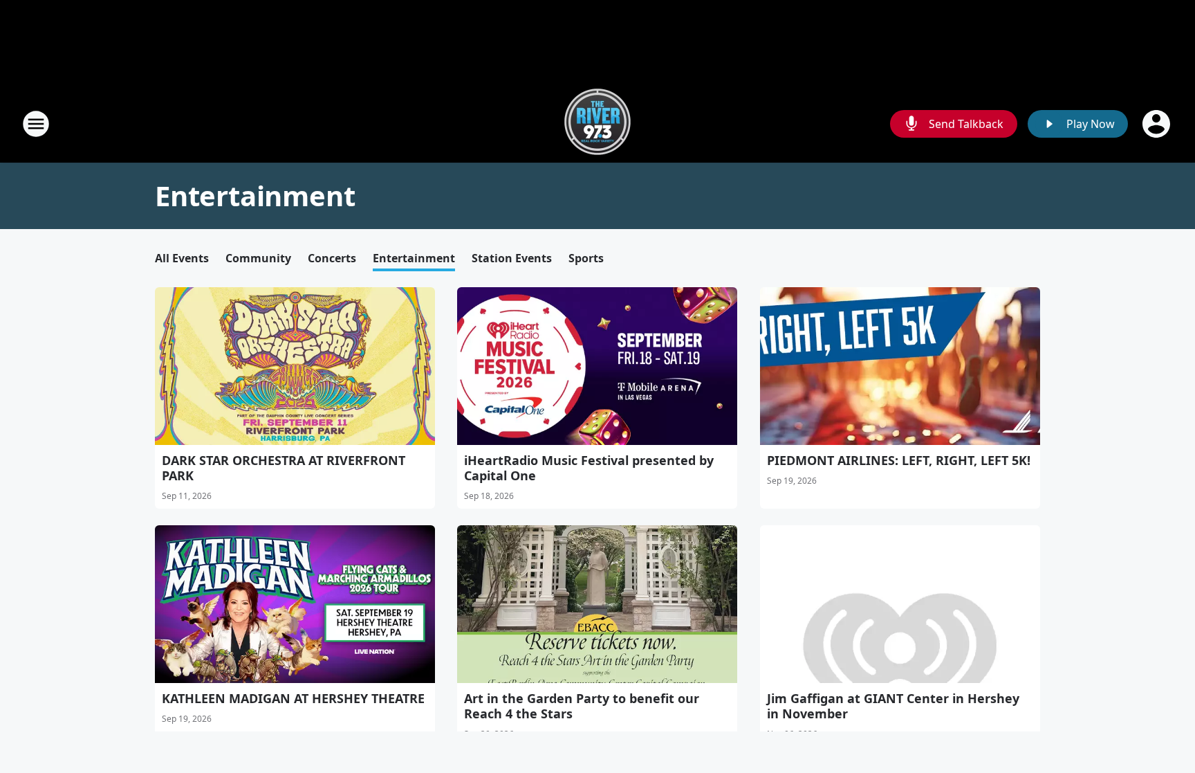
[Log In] (1157, 124)
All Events (182, 258)
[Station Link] (597, 123)
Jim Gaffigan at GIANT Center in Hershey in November (893, 706)
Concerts (332, 258)
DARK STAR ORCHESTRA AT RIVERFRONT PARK (283, 468)
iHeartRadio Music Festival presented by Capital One (589, 468)
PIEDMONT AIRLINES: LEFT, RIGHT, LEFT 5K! (898, 460)
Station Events (512, 258)
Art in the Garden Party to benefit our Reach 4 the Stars (581, 706)
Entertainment (414, 258)
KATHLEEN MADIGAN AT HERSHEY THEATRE (293, 698)
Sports (586, 258)
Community (258, 258)
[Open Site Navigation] (36, 124)
